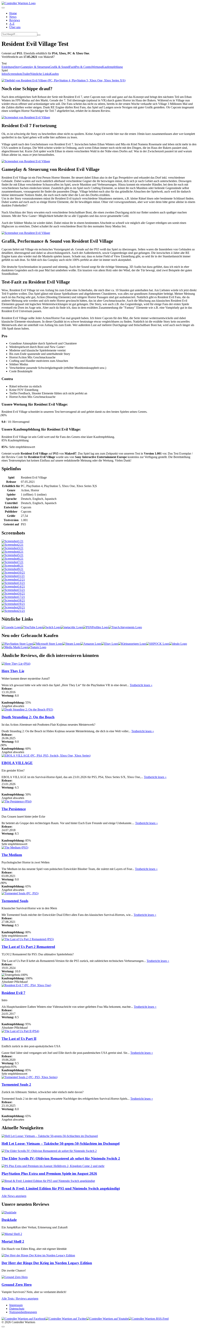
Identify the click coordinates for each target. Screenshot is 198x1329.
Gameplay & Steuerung (35, 67)
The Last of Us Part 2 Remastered (28, 947)
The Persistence (14, 809)
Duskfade (9, 1220)
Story (17, 67)
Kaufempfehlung (112, 67)
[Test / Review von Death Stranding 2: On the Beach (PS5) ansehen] (27, 709)
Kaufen (54, 73)
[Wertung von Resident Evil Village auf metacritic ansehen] (72, 627)
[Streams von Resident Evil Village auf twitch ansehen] (52, 627)
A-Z (12, 23)
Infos (5, 73)
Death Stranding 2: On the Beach (28, 717)
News (12, 16)
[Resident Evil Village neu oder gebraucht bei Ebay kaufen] (109, 643)
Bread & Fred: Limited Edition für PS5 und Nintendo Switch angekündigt (61, 1188)
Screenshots (15, 73)
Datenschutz (16, 1308)
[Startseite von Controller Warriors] (19, 3)
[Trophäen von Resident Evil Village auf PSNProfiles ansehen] (95, 627)
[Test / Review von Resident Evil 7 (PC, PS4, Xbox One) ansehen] (26, 985)
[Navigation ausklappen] (3, 7)
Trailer (26, 73)
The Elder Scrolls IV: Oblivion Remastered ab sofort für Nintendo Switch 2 (61, 1158)
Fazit (72, 67)
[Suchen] (38, 35)
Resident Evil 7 (13, 993)
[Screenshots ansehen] (63, 80)
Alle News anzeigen (14, 1196)
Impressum (16, 1305)
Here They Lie (13, 671)
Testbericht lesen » (141, 685)
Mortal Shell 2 (13, 1241)
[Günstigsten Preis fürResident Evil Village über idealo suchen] (178, 643)
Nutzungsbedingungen (23, 1312)
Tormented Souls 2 (16, 1084)
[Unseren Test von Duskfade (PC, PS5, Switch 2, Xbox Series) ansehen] (9, 1212)
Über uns (14, 27)
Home (13, 13)
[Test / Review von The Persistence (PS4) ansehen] (17, 801)
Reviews (14, 20)
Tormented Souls (15, 901)
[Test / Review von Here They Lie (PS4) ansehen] (16, 663)
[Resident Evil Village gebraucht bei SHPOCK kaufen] (157, 643)
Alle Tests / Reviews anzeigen (20, 1298)
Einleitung (8, 67)
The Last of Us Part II (19, 1039)
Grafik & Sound (59, 67)
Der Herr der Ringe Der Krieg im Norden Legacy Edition (47, 1263)
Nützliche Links (40, 73)
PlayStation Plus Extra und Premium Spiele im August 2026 (49, 1173)
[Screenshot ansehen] (12, 541)
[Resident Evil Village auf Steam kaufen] (71, 643)
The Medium (12, 855)
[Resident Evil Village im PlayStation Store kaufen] (17, 643)
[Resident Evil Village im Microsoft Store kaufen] (47, 643)
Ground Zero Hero (17, 1285)
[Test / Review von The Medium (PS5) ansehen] (15, 847)
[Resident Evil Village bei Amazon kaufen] (90, 643)
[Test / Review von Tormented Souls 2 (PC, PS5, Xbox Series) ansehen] (29, 1077)
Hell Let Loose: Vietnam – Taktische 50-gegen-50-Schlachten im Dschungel (60, 1143)
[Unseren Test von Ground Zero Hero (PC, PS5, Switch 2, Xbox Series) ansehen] (15, 1277)
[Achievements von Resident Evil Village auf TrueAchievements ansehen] (125, 627)
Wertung (97, 67)
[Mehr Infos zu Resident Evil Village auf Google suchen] (11, 627)
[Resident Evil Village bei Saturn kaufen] (37, 647)
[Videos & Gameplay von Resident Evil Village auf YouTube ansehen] (32, 627)
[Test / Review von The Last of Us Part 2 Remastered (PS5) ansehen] (28, 939)
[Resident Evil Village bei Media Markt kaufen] (15, 647)
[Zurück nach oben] (3, 1326)
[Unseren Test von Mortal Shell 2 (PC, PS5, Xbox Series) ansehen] (12, 1234)
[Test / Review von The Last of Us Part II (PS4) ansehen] (20, 1031)
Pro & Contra (83, 67)
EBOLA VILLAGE (17, 763)
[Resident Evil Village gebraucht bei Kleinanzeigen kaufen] (132, 643)
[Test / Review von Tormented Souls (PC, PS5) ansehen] (20, 893)
